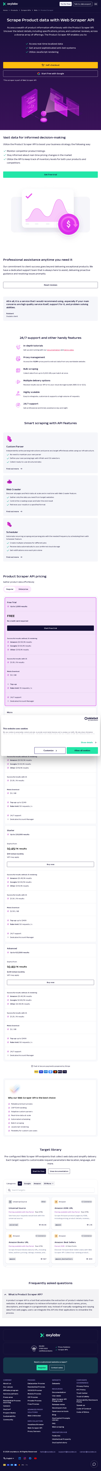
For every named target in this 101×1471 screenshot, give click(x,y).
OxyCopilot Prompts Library (61, 1419)
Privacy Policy (83, 1386)
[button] (50, 1303)
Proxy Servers (34, 1431)
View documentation (59, 1171)
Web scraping (58, 1427)
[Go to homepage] (50, 1335)
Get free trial (50, 174)
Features (56, 1436)
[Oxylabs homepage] (10, 4)
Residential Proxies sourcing (12, 1401)
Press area (8, 1397)
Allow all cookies (82, 750)
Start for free (38, 1171)
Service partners (10, 1394)
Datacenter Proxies (36, 1383)
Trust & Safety (83, 1396)
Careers (6, 1406)
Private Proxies (34, 1400)
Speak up (81, 1405)
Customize (49, 750)
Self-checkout (53, 65)
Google (27, 1183)
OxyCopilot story (59, 1442)
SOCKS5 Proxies (35, 1390)
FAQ (53, 1423)
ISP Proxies (33, 1397)
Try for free (66, 4)
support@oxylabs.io (68, 1452)
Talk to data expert (82, 4)
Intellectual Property (61, 1439)
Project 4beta (9, 1413)
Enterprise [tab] (23, 589)
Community (8, 1419)
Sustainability (9, 1416)
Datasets (56, 1383)
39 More (47, 1183)
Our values (8, 1387)
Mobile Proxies (34, 1394)
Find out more (12, 469)
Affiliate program (10, 1390)
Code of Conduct (84, 1409)
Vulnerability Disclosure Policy (87, 1401)
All (20, 1183)
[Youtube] (35, 1458)
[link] (27, 1213)
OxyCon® (7, 1409)
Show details (87, 742)
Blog (54, 1415)
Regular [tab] (9, 589)
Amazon (37, 1183)
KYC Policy (81, 1390)
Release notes (58, 1404)
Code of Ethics (83, 1412)
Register (42, 1368)
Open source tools (60, 1411)
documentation (53, 350)
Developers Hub (59, 1408)
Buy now (50, 864)
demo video (69, 350)
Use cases (56, 1396)
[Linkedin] (19, 1458)
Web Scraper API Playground (59, 1400)
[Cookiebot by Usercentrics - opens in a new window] (86, 719)
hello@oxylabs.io (47, 1452)
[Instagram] (25, 1458)
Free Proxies (33, 1404)
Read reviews (50, 285)
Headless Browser (36, 1424)
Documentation (59, 1392)
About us (7, 1383)
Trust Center (82, 1393)
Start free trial (50, 628)
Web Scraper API (35, 1428)
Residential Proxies (36, 1387)
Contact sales (57, 1368)
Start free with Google (52, 73)
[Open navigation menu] (96, 4)
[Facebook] (30, 1458)
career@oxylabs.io (88, 1452)
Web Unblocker (34, 1416)
